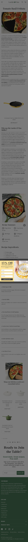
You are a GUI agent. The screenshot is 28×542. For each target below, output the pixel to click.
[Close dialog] (27, 261)
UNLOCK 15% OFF (6, 279)
